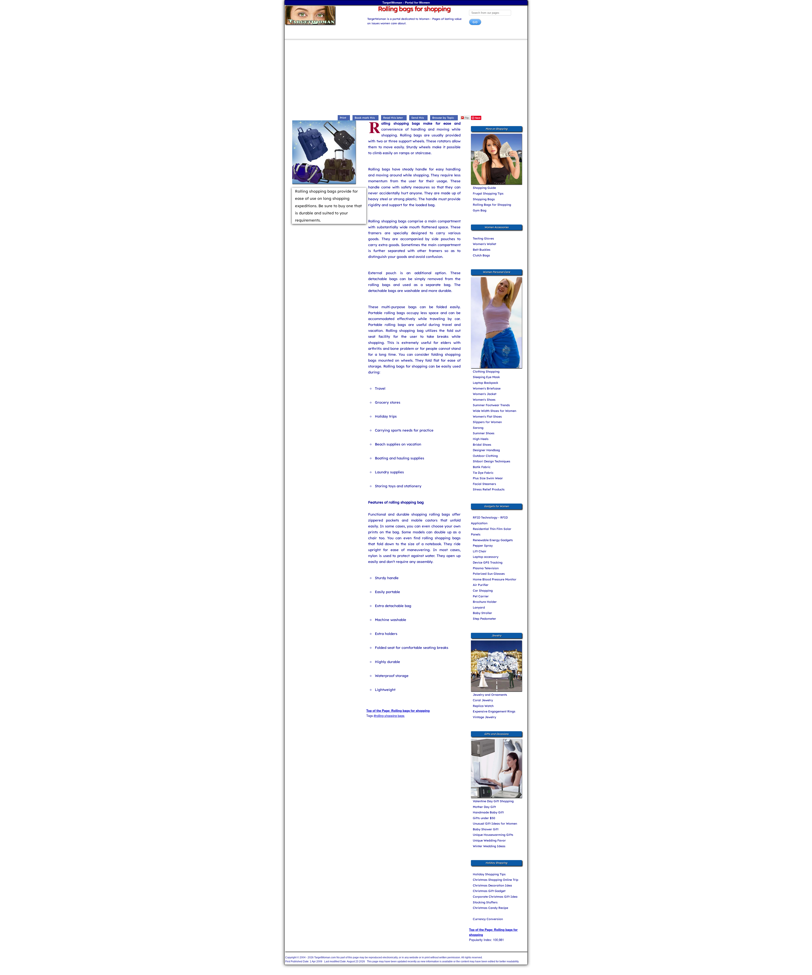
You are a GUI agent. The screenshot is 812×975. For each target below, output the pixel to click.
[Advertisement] (406, 78)
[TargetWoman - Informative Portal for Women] (322, 15)
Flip (467, 117)
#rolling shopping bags (389, 715)
